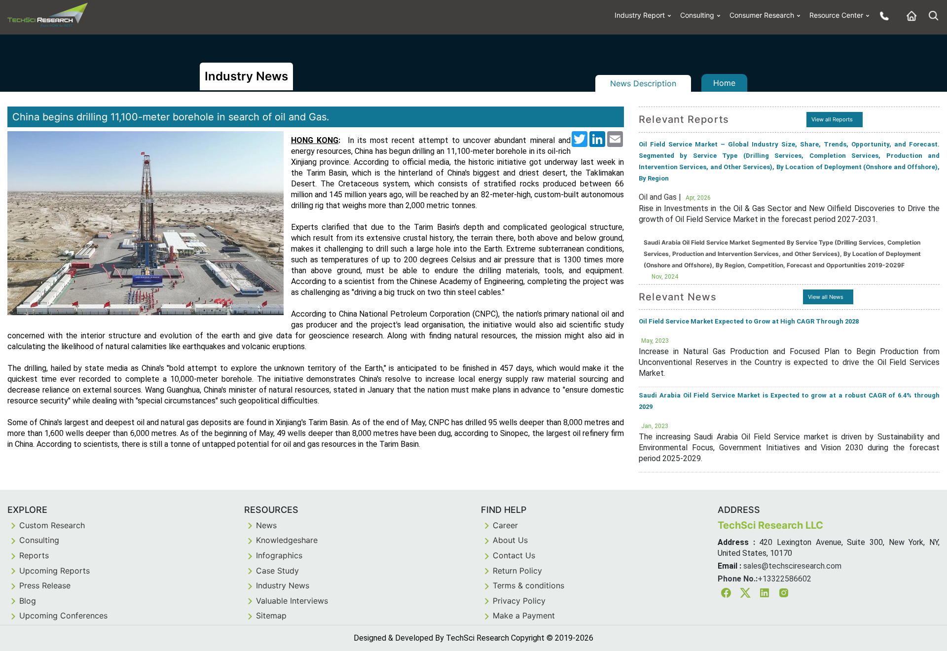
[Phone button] (882, 15)
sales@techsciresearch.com (792, 566)
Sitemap (271, 615)
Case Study (277, 571)
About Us (510, 540)
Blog (27, 601)
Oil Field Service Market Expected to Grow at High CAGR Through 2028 (749, 321)
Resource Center (836, 15)
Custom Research (52, 525)
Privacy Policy (519, 601)
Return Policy (517, 571)
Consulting (697, 15)
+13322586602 (784, 578)
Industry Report (640, 15)
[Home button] (909, 15)
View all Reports (832, 119)
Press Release (45, 585)
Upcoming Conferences (63, 615)
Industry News (282, 585)
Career (505, 525)
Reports (34, 555)
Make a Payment (524, 615)
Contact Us (514, 555)
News (266, 525)
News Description (643, 83)
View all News (825, 296)
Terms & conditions (528, 585)
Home (724, 83)
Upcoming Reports (54, 571)
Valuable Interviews (292, 601)
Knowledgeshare (287, 540)
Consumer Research (761, 15)
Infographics (279, 555)
